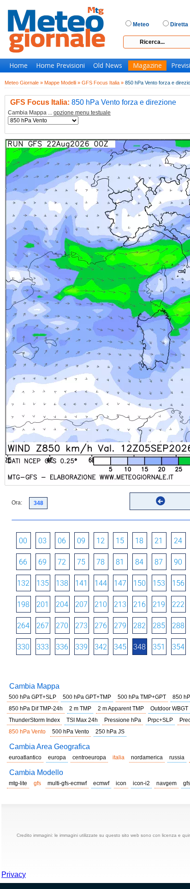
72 (62, 562)
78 (100, 562)
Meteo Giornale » (24, 82)
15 (120, 540)
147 (120, 583)
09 (81, 540)
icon (121, 783)
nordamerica (147, 757)
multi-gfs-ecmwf (67, 783)
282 (139, 625)
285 (159, 625)
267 (42, 625)
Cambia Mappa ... (59, 113)
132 (23, 583)
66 (23, 562)
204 (62, 604)
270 (62, 625)
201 (42, 604)
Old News (107, 65)
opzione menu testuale (82, 112)
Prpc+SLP (160, 720)
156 (178, 583)
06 (62, 540)
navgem (166, 783)
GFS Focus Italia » (103, 82)
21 (158, 540)
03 (42, 540)
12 (100, 540)
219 (159, 604)
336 (62, 647)
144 (101, 583)
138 (62, 583)
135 (42, 583)
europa (57, 757)
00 (23, 540)
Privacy (13, 874)
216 (139, 604)
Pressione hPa (122, 720)
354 (178, 647)
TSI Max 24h (82, 720)
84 (139, 562)
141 (81, 583)
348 (139, 647)
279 (120, 625)
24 (178, 540)
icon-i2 (141, 783)
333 (42, 647)
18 (139, 540)
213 (120, 604)
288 (178, 625)
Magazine (147, 65)
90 (178, 562)
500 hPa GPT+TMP (87, 697)
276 (101, 625)
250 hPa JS (110, 731)
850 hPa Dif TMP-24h (36, 708)
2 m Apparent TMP (121, 708)
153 (159, 583)
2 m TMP (80, 708)
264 (23, 625)
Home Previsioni (60, 65)
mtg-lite (18, 783)
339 (81, 647)
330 (23, 647)
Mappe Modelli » (62, 82)
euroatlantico (25, 757)
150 (139, 583)
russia (176, 757)
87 (158, 562)
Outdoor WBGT (169, 708)
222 (178, 604)
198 (23, 604)
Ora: (17, 502)
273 (81, 625)
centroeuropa (89, 757)
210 (101, 604)
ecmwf (101, 783)
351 (159, 647)
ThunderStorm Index (34, 720)
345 (120, 647)
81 (120, 562)
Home (18, 65)
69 (42, 562)
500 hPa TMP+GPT (142, 697)
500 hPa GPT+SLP (32, 697)
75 (81, 562)
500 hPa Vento (70, 731)
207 (81, 604)
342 (101, 647)
